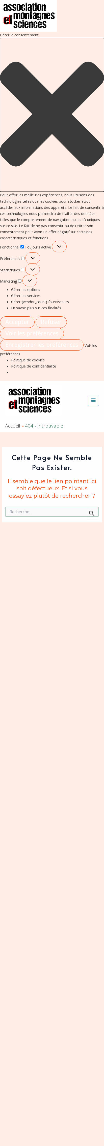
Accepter (17, 322)
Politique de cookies (28, 359)
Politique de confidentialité (33, 366)
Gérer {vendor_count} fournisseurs (40, 301)
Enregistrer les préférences (41, 345)
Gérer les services (26, 295)
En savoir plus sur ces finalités (36, 307)
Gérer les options (25, 289)
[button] (52, 115)
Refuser (51, 322)
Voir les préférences (32, 333)
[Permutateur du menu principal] (93, 400)
